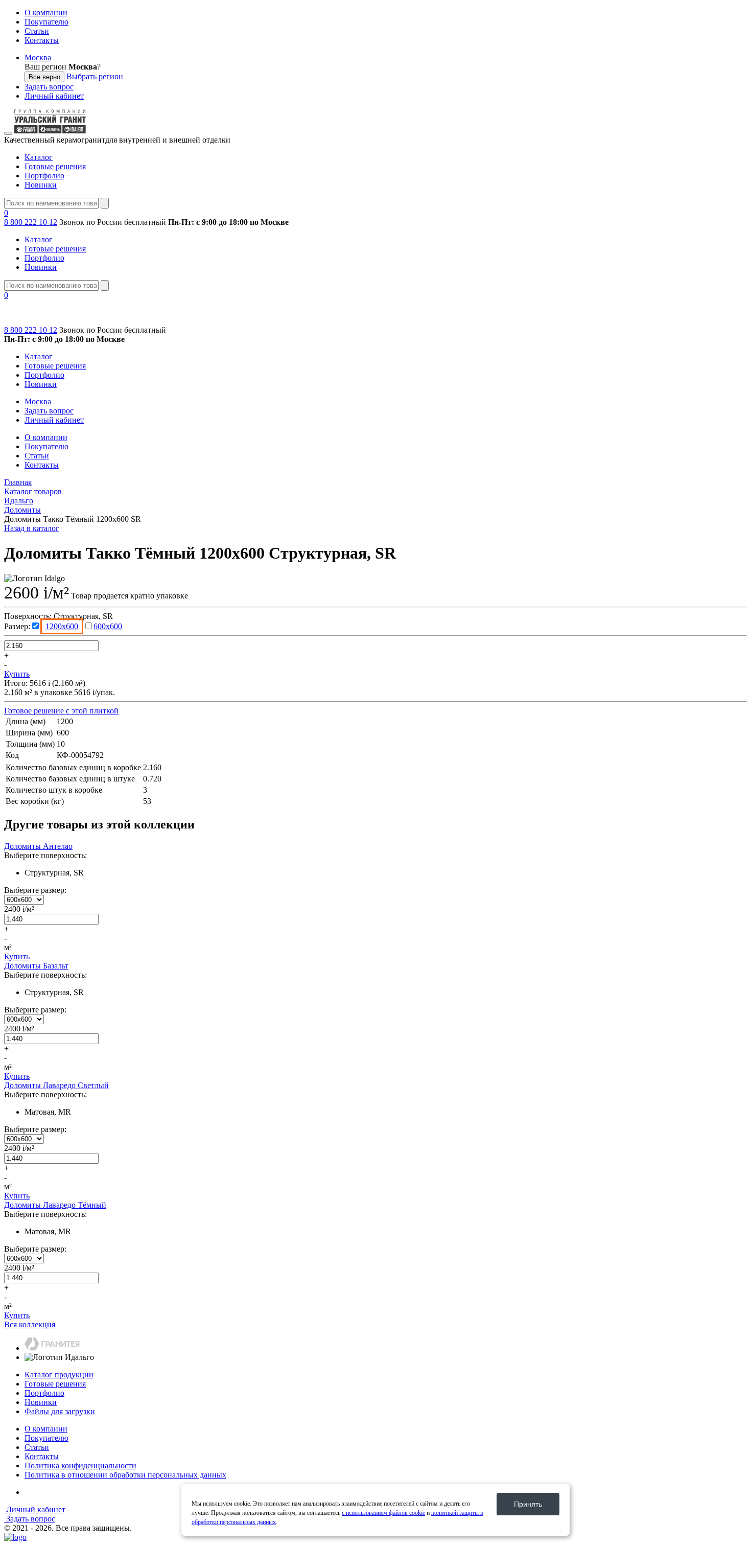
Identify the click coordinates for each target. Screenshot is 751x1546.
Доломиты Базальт (36, 965)
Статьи (37, 31)
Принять (528, 1504)
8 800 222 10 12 (30, 222)
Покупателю (46, 21)
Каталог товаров (33, 491)
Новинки (41, 184)
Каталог (39, 157)
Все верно (44, 77)
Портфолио (44, 175)
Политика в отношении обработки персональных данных (125, 1474)
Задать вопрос (49, 86)
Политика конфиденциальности (80, 1465)
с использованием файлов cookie (383, 1512)
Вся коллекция (29, 1324)
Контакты (42, 40)
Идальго (18, 500)
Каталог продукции (59, 1374)
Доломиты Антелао (38, 846)
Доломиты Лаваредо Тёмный (55, 1205)
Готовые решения (55, 166)
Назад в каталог (31, 528)
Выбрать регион (94, 76)
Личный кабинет (54, 95)
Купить (17, 674)
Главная (18, 482)
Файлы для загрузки (60, 1411)
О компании (46, 12)
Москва (38, 57)
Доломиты (22, 509)
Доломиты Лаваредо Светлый (56, 1085)
